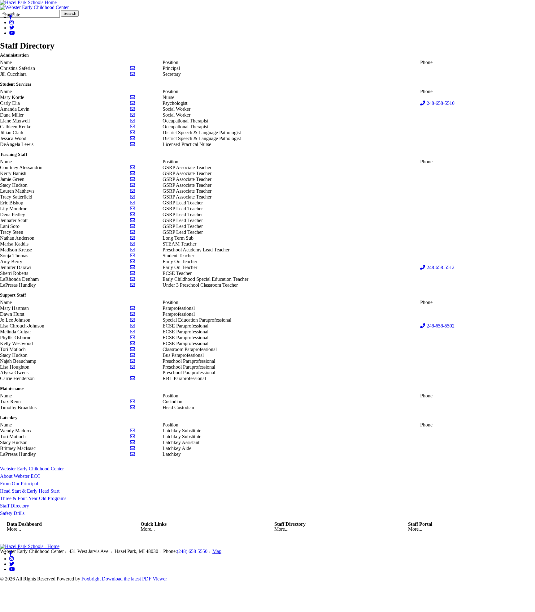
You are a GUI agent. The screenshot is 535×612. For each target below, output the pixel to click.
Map (216, 551)
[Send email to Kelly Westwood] (132, 343)
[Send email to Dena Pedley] (132, 214)
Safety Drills (12, 513)
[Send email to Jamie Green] (132, 179)
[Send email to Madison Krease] (132, 249)
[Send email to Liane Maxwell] (132, 120)
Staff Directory (14, 505)
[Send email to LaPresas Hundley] (132, 285)
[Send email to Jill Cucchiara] (132, 74)
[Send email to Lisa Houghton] (132, 367)
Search (69, 13)
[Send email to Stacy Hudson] (132, 185)
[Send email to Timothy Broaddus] (132, 407)
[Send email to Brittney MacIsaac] (132, 448)
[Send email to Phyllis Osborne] (132, 337)
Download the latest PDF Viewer (134, 578)
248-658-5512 (441, 267)
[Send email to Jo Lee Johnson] (132, 320)
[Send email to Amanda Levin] (132, 109)
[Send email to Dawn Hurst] (132, 314)
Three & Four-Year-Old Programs (33, 498)
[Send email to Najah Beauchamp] (132, 361)
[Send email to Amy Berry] (132, 261)
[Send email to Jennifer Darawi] (132, 267)
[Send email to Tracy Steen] (132, 232)
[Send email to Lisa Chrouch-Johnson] (132, 325)
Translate (11, 14)
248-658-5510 (441, 103)
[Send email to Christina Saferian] (132, 68)
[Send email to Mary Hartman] (132, 308)
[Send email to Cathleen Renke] (132, 126)
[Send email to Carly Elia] (132, 103)
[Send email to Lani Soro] (132, 226)
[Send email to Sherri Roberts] (132, 273)
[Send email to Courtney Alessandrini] (132, 167)
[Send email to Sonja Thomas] (132, 255)
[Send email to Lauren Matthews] (132, 191)
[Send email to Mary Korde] (132, 97)
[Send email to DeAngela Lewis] (132, 144)
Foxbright (91, 578)
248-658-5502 (441, 325)
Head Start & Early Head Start (29, 491)
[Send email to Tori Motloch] (132, 349)
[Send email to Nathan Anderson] (132, 238)
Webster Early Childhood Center (32, 468)
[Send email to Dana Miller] (132, 115)
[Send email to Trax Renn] (132, 401)
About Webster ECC (20, 476)
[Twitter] (11, 27)
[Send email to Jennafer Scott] (132, 220)
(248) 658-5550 (192, 551)
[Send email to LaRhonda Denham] (132, 279)
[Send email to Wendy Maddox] (132, 430)
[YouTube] (12, 33)
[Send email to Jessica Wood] (132, 138)
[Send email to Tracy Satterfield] (132, 196)
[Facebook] (10, 553)
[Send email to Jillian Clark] (132, 132)
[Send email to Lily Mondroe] (132, 208)
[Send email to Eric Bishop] (132, 202)
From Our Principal (19, 483)
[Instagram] (11, 22)
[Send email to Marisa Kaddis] (132, 243)
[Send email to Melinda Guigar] (132, 331)
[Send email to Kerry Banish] (132, 173)
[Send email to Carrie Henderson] (132, 378)
